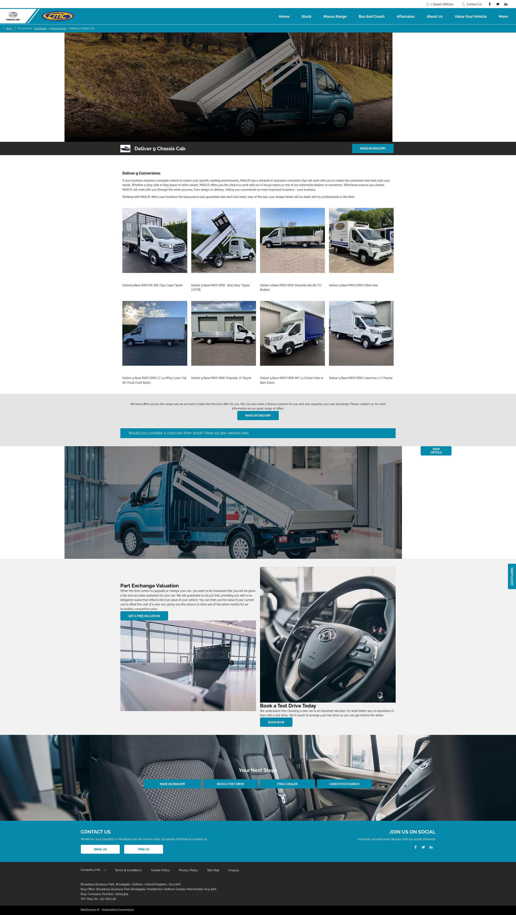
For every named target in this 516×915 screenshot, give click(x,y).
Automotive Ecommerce (118, 909)
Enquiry (234, 870)
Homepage (40, 28)
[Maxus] (20, 16)
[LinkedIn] (506, 4)
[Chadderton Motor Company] (58, 16)
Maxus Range (58, 28)
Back (9, 28)
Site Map (213, 870)
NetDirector (89, 909)
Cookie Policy (160, 870)
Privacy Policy (188, 870)
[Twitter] (498, 4)
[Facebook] (490, 4)
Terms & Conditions (128, 870)
